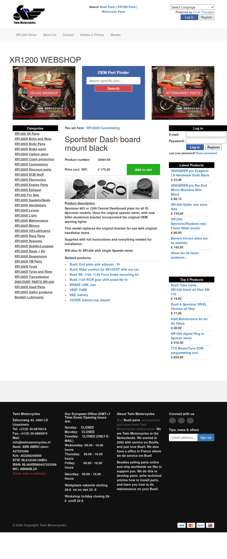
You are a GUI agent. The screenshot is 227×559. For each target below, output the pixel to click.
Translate (207, 12)
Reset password (206, 153)
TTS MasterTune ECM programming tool (187, 350)
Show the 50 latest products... (185, 255)
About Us (49, 34)
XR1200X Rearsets (28, 241)
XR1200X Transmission (32, 276)
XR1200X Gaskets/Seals (32, 200)
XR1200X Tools (26, 266)
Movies (116, 34)
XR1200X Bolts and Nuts (33, 138)
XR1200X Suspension (31, 256)
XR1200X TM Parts (28, 261)
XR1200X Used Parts (30, 287)
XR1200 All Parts (27, 133)
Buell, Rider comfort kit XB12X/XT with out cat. (105, 269)
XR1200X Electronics (30, 179)
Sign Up (205, 437)
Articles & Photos (92, 34)
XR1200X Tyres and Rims (33, 271)
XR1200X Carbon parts (32, 154)
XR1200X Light (26, 215)
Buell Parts (107, 7)
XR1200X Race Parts (30, 236)
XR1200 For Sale (27, 195)
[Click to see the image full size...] (80, 187)
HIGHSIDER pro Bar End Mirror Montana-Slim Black (189, 189)
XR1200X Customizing (103, 128)
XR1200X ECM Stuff (29, 174)
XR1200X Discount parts (33, 169)
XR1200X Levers (27, 210)
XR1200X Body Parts (30, 144)
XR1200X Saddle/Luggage (34, 246)
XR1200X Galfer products (34, 292)
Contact (68, 34)
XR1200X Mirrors (27, 225)
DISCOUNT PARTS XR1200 (34, 282)
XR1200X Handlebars (30, 205)
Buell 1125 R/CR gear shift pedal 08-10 (98, 279)
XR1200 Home (26, 34)
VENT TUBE (78, 289)
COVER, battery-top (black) (90, 300)
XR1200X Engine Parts (31, 184)
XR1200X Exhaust (28, 190)
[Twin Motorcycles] (29, 14)
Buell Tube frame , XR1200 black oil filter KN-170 (190, 289)
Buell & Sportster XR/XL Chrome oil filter (189, 306)
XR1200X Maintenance (31, 220)
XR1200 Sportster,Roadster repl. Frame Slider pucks (189, 223)
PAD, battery (79, 295)
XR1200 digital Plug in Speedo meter (187, 335)
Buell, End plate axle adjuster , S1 (95, 264)
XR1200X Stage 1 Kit (30, 251)
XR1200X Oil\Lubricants (32, 230)
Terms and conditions (29, 473)
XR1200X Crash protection (34, 159)
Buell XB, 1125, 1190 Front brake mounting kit (104, 274)
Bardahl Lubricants (29, 297)
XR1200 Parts (126, 7)
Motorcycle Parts (113, 11)
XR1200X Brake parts (30, 149)
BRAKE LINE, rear (83, 284)
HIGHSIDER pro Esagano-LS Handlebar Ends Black (190, 172)
